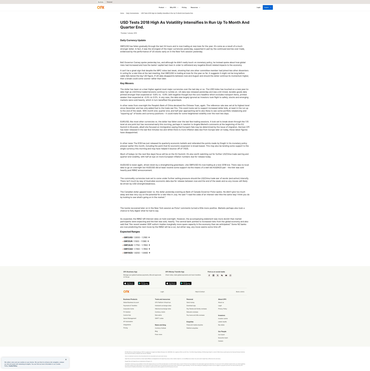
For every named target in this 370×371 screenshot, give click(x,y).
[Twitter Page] (217, 275)
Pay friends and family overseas (197, 309)
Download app (191, 305)
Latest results (222, 321)
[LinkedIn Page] (213, 275)
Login (162, 291)
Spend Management (129, 318)
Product (161, 7)
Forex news (158, 334)
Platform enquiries (192, 328)
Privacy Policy (222, 309)
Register (266, 7)
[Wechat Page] (221, 275)
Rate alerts (158, 315)
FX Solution (126, 312)
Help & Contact (200, 291)
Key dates (221, 325)
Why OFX (173, 7)
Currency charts (160, 312)
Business (100, 2)
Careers (220, 341)
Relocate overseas (192, 312)
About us (221, 302)
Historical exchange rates (163, 309)
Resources (194, 7)
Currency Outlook (160, 328)
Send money (190, 302)
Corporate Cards (128, 309)
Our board (221, 334)
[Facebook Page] (209, 275)
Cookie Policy (13, 366)
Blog (156, 331)
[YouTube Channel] (226, 275)
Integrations (127, 324)
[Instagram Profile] (230, 275)
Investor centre (223, 318)
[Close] (66, 359)
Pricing (184, 7)
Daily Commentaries (132, 13)
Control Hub (127, 315)
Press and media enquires (195, 325)
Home (122, 13)
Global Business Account (131, 302)
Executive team (223, 338)
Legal (220, 305)
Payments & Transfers (130, 305)
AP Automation (128, 321)
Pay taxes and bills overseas (195, 315)
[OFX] (100, 7)
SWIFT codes (159, 318)
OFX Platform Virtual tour (163, 302)
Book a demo (240, 291)
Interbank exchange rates (163, 305)
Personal (109, 2)
